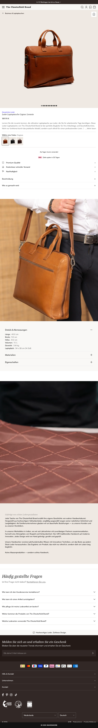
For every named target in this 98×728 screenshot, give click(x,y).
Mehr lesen (91, 128)
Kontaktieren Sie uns (36, 582)
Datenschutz (77, 722)
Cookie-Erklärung (90, 722)
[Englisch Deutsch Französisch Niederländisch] (67, 715)
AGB (69, 722)
